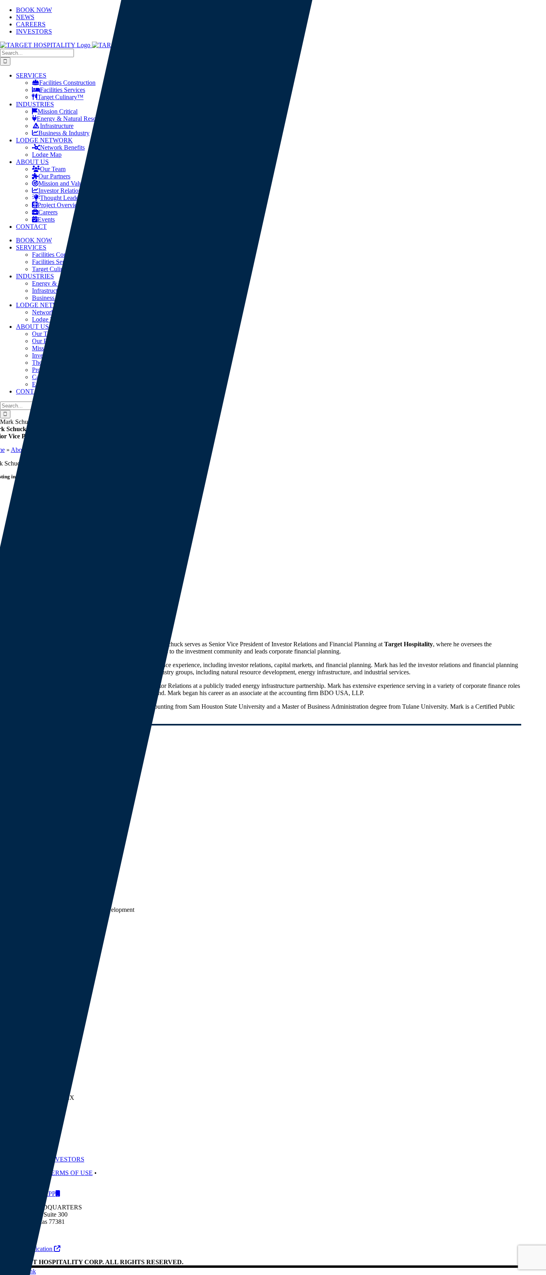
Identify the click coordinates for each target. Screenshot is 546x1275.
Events (46, 219)
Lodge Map (47, 154)
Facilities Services (62, 89)
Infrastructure (57, 125)
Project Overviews (61, 205)
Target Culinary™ (61, 97)
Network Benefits (62, 147)
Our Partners (54, 176)
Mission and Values (63, 183)
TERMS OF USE (70, 1172)
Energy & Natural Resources (73, 118)
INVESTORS (66, 1159)
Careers (48, 212)
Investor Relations (61, 190)
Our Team (53, 169)
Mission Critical (58, 111)
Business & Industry (64, 133)
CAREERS (28, 1159)
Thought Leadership (65, 197)
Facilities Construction (67, 82)
